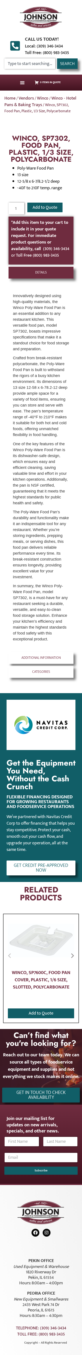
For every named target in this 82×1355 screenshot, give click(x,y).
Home (10, 98)
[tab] (41, 273)
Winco (42, 98)
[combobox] (29, 63)
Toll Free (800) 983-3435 (37, 255)
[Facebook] (35, 1233)
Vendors (26, 98)
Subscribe (41, 1170)
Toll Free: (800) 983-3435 (47, 52)
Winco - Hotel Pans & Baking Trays (40, 102)
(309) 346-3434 (56, 248)
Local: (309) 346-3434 (44, 46)
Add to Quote (45, 207)
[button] (22, 82)
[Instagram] (47, 1233)
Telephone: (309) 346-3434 (41, 1328)
